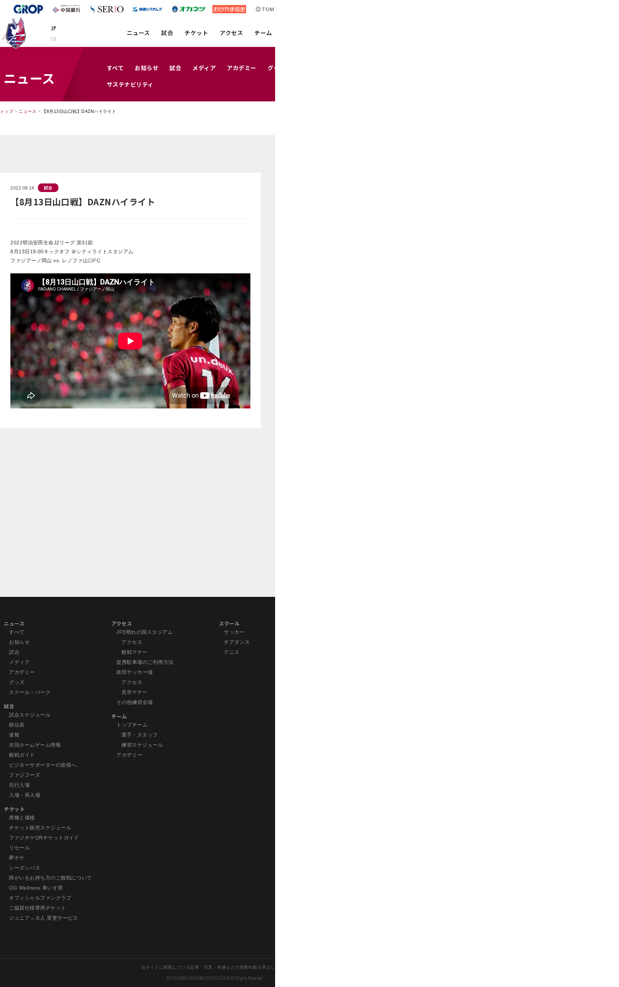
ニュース (138, 32)
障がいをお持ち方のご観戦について (50, 878)
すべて (115, 67)
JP (53, 28)
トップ (6, 111)
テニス (231, 652)
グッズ (16, 682)
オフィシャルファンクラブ (40, 898)
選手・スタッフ (139, 735)
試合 (167, 32)
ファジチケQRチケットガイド (44, 837)
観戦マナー (134, 652)
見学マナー (134, 692)
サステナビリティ (130, 84)
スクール (229, 623)
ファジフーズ (24, 775)
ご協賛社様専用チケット (37, 908)
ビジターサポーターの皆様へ (42, 765)
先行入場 (19, 785)
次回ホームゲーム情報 (35, 745)
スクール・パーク (30, 692)
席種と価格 (22, 817)
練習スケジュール (142, 745)
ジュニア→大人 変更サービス (43, 918)
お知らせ (146, 67)
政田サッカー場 (134, 672)
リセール (19, 848)
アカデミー (241, 67)
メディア (204, 67)
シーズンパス (24, 868)
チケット (196, 32)
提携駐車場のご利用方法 (144, 662)
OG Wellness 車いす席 (36, 888)
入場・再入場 (24, 795)
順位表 (16, 725)
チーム (263, 32)
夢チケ (16, 858)
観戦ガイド (22, 755)
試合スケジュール (30, 715)
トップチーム (132, 725)
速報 (14, 735)
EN (53, 39)
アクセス (231, 32)
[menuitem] (138, 36)
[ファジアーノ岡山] (15, 33)
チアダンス (237, 642)
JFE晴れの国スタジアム (144, 632)
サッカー (234, 632)
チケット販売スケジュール (40, 827)
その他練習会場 (134, 702)
